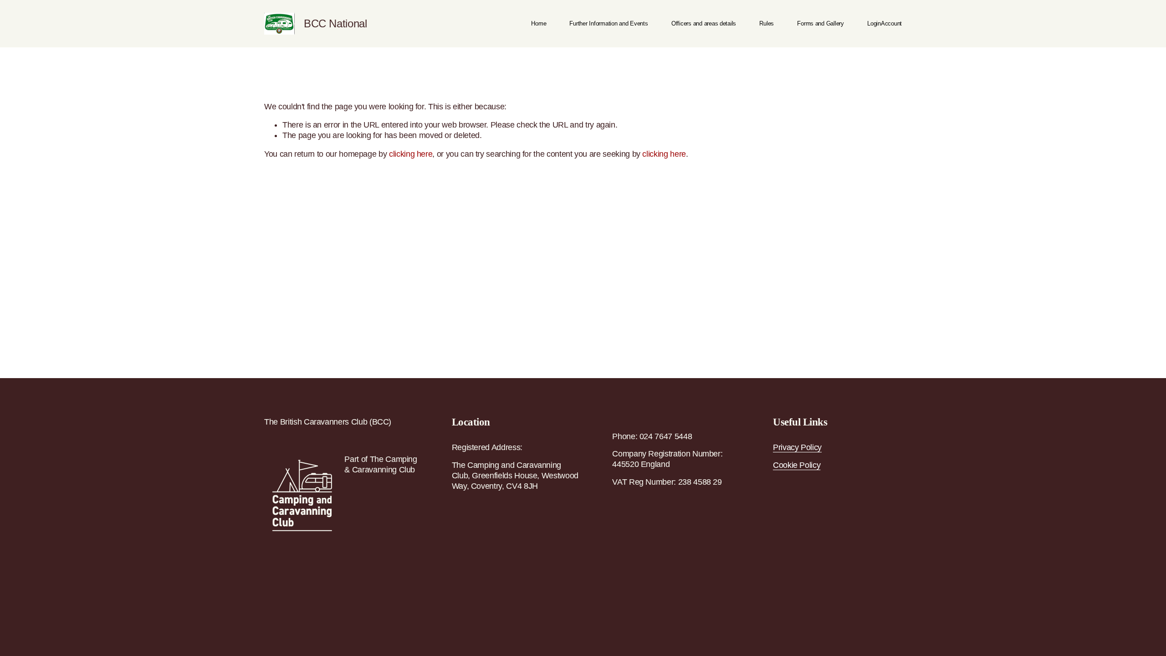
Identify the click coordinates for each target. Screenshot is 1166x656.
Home (538, 23)
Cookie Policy (796, 465)
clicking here (410, 154)
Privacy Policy (797, 447)
